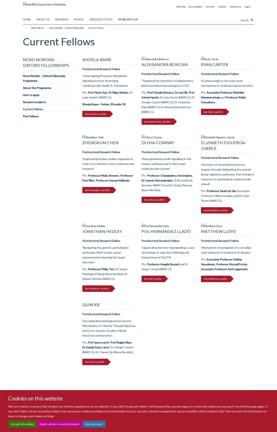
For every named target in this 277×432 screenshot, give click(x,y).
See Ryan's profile (213, 111)
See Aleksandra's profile (157, 121)
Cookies (222, 6)
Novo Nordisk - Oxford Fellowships (66, 28)
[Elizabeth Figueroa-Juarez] (227, 137)
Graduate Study (101, 19)
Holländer (124, 180)
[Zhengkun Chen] (109, 137)
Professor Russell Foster (231, 264)
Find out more (94, 424)
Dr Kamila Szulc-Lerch (96, 347)
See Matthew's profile (215, 278)
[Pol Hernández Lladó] (168, 226)
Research (61, 19)
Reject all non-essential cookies (59, 424)
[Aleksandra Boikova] (168, 59)
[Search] (252, 20)
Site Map (180, 6)
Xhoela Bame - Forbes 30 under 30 (104, 104)
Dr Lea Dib (181, 92)
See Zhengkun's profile (97, 190)
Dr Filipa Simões (118, 92)
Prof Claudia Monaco (160, 92)
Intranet (210, 6)
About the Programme (37, 88)
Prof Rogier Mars (121, 342)
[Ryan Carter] (227, 59)
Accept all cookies (22, 424)
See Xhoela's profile (95, 113)
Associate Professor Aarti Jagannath (224, 269)
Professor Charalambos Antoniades (169, 175)
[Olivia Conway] (168, 137)
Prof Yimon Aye (97, 92)
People (79, 19)
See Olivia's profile (154, 199)
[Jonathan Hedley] (109, 226)
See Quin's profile (94, 361)
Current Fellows (33, 109)
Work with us (128, 19)
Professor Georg (107, 180)
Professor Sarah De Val (221, 191)
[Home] (26, 28)
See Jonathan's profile (97, 288)
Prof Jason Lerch (98, 342)
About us (43, 19)
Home (27, 19)
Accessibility (195, 6)
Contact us (235, 6)
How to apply (31, 95)
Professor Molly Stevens (103, 175)
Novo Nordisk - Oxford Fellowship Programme (44, 78)
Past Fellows (31, 116)
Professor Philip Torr (101, 269)
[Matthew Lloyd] (227, 226)
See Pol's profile (152, 278)
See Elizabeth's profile (215, 210)
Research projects (34, 102)
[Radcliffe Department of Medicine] (44, 3)
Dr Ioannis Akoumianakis (157, 180)
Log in (248, 6)
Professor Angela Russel (162, 264)
